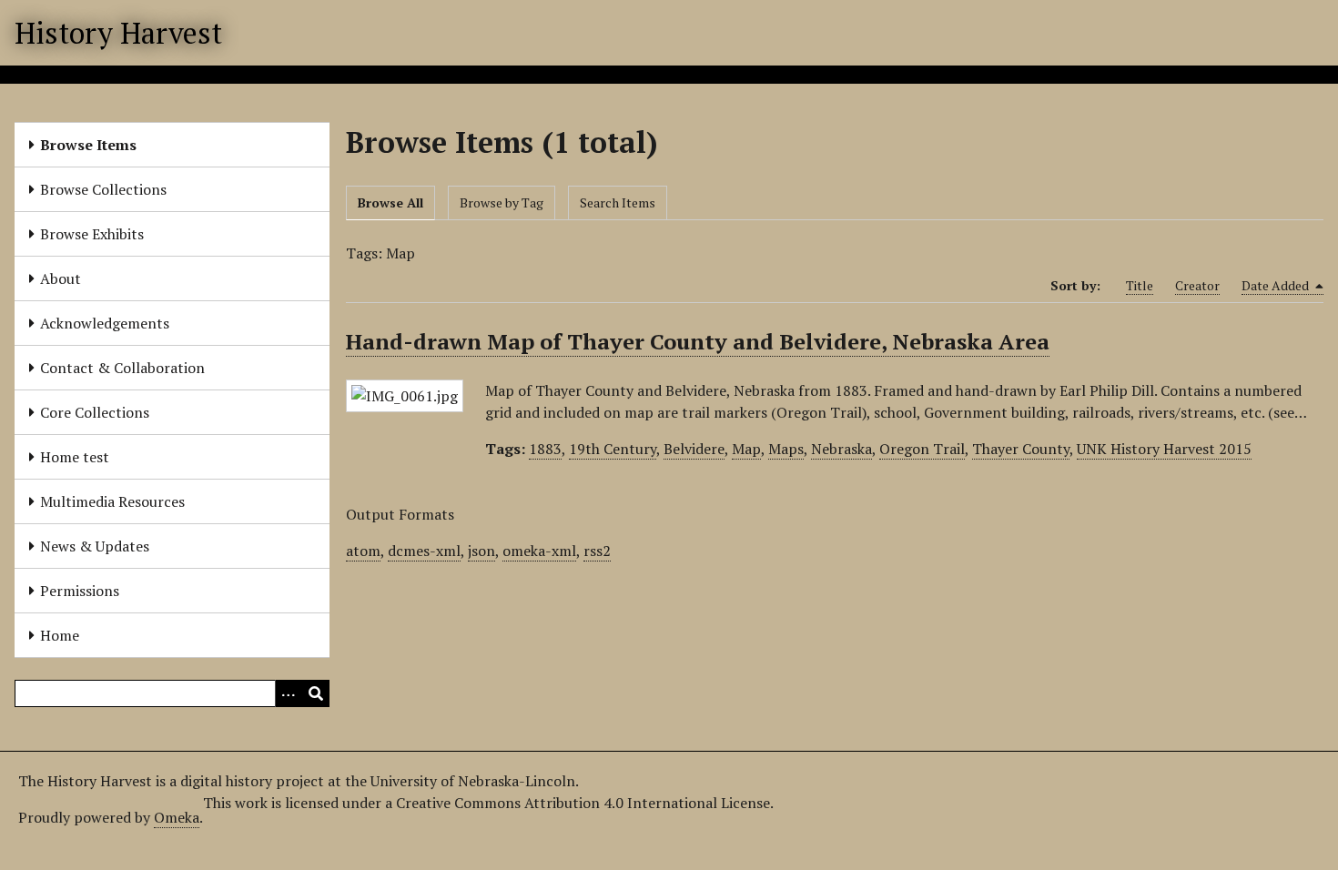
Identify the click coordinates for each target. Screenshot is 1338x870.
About (60, 278)
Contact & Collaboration (122, 368)
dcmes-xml (424, 551)
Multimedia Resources (112, 501)
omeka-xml (539, 551)
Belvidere (694, 449)
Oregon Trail (922, 449)
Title (1139, 285)
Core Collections (94, 412)
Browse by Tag (501, 202)
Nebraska (841, 449)
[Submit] (315, 693)
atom (363, 551)
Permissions (79, 591)
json (481, 551)
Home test (74, 457)
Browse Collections (103, 189)
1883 (545, 449)
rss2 (597, 551)
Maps (786, 449)
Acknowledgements (104, 323)
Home (59, 635)
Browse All (390, 202)
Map (746, 449)
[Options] (288, 693)
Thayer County (1020, 449)
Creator (1197, 285)
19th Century (612, 449)
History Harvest (118, 33)
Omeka (176, 817)
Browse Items (88, 145)
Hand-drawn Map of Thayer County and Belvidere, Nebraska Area (697, 341)
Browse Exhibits (92, 234)
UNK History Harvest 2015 (1164, 449)
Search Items (617, 202)
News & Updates (94, 546)
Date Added (1277, 285)
